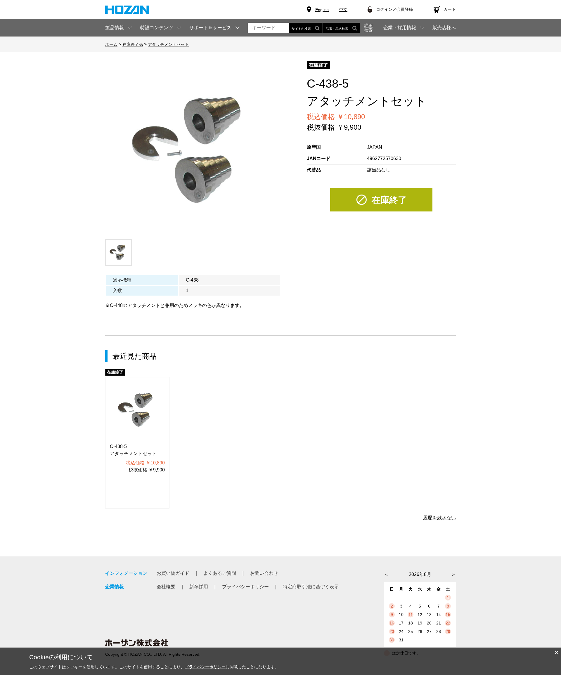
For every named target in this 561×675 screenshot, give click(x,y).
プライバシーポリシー (245, 586)
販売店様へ (444, 27)
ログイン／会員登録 (394, 9)
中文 (343, 9)
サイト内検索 (301, 28)
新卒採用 (198, 586)
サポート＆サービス (210, 27)
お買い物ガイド (173, 573)
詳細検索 (368, 27)
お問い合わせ (264, 573)
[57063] (118, 252)
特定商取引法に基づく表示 (311, 586)
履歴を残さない (439, 517)
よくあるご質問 (219, 573)
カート (450, 9)
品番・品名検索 (337, 28)
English (322, 9)
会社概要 (166, 586)
